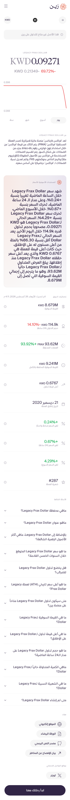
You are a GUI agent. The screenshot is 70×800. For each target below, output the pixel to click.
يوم (58, 120)
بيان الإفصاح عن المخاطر (43, 753)
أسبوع (43, 120)
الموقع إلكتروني (47, 724)
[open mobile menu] (6, 7)
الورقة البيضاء (48, 734)
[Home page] (58, 7)
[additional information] (5, 306)
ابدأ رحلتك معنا (35, 790)
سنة (11, 120)
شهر (27, 120)
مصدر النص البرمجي (45, 743)
